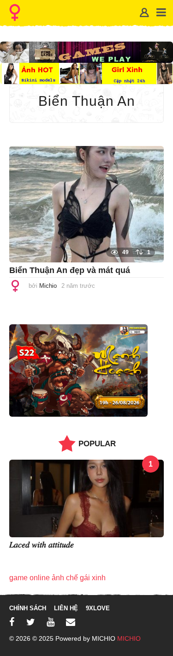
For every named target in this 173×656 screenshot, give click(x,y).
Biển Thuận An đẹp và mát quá (69, 270)
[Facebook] (12, 621)
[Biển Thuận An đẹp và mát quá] (86, 203)
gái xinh (93, 578)
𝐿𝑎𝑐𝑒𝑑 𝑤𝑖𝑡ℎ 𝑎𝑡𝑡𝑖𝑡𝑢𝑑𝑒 (41, 544)
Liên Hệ (66, 608)
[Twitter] (30, 621)
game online (29, 578)
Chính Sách (27, 608)
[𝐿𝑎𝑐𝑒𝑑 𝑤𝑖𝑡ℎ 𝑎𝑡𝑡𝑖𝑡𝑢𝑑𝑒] (86, 498)
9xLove (98, 608)
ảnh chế (65, 578)
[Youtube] (50, 621)
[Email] (70, 621)
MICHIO (129, 638)
